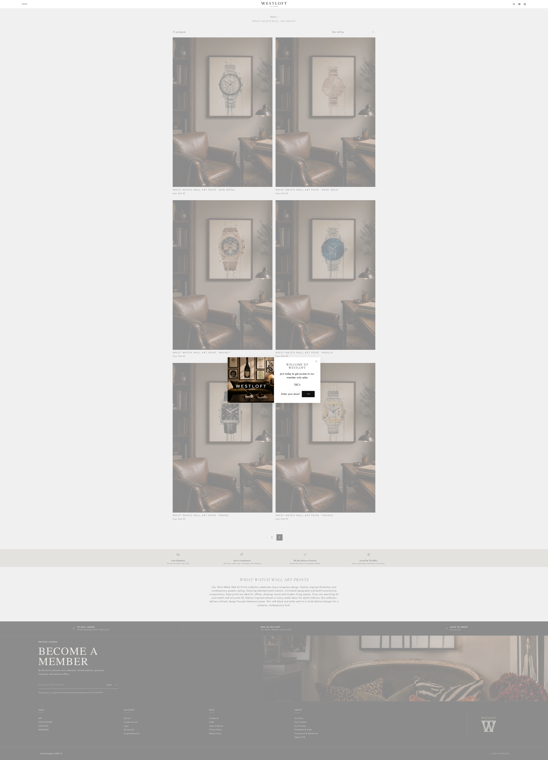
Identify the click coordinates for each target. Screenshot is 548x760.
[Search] (514, 4)
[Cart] (524, 4)
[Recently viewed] (519, 4)
